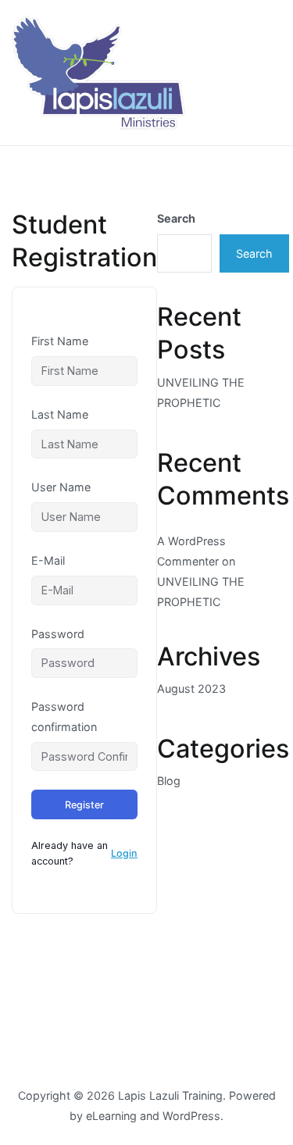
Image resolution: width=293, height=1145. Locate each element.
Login (124, 853)
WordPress (191, 1115)
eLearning (111, 1115)
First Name (59, 341)
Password (57, 633)
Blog (168, 780)
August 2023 (191, 688)
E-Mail (48, 560)
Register (84, 805)
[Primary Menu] (264, 72)
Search (176, 218)
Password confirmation (64, 716)
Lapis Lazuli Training (170, 1095)
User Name (61, 487)
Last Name (59, 414)
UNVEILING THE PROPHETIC (201, 392)
